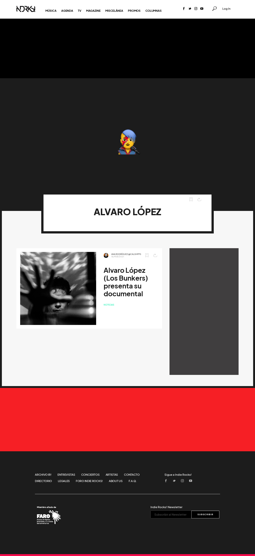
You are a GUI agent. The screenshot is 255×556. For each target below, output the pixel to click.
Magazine (93, 10)
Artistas (112, 474)
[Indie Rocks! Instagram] (195, 9)
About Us (116, 481)
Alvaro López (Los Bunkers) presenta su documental (126, 282)
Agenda (67, 10)
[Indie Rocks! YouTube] (201, 9)
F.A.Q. (133, 481)
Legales (64, 481)
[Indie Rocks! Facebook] (183, 9)
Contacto (132, 474)
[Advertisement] (127, 48)
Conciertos (90, 474)
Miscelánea (114, 10)
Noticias (109, 304)
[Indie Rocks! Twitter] (189, 9)
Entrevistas (66, 474)
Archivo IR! (43, 474)
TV (79, 10)
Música (50, 10)
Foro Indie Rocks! (89, 481)
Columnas (153, 10)
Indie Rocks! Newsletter (166, 507)
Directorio (43, 481)
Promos (134, 10)
